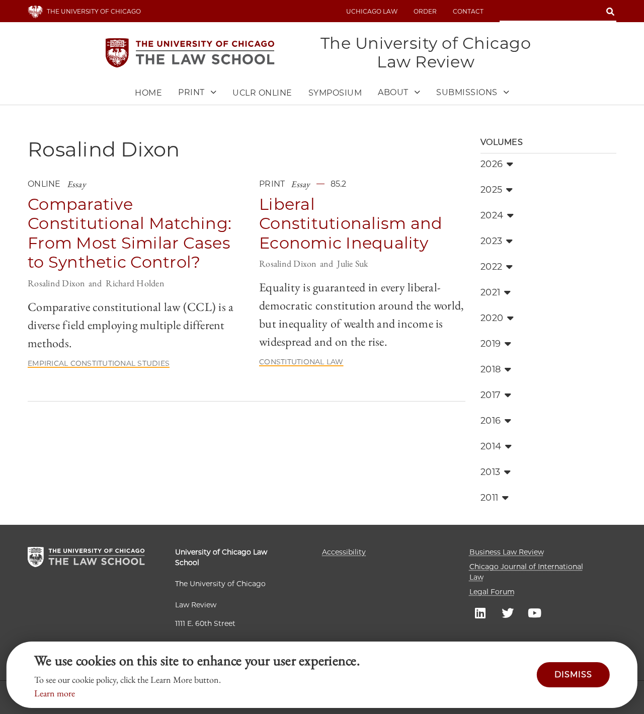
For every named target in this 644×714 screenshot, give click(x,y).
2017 (490, 395)
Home (148, 93)
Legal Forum (492, 591)
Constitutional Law (301, 361)
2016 (490, 420)
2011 (489, 497)
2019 (490, 343)
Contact (468, 11)
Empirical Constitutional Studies (99, 363)
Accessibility (344, 552)
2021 (490, 292)
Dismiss (573, 674)
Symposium (335, 93)
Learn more (54, 693)
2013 (490, 472)
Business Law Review (506, 552)
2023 (491, 241)
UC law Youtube (535, 612)
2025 (491, 189)
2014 (490, 446)
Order (425, 11)
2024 (491, 215)
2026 (491, 164)
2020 (491, 318)
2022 (491, 266)
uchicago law (371, 11)
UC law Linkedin (480, 612)
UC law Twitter (508, 612)
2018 (490, 369)
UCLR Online (262, 93)
